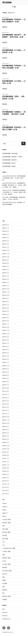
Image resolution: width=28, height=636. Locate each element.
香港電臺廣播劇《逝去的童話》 (10, 153)
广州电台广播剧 (6, 551)
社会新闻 (4, 583)
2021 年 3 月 (5, 407)
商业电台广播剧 (6, 532)
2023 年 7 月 (5, 343)
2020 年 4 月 (5, 436)
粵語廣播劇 (7, 2)
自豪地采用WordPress (7, 632)
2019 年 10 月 (5, 449)
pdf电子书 (4, 513)
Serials (4, 516)
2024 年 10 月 (5, 295)
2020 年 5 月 (5, 433)
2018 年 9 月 (5, 468)
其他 (3, 526)
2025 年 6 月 (5, 269)
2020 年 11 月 (5, 420)
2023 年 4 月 (5, 353)
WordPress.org (6, 619)
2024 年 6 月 (5, 308)
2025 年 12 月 (5, 250)
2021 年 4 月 (5, 404)
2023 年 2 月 (5, 359)
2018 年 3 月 (5, 477)
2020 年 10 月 (5, 423)
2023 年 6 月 (5, 346)
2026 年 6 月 (5, 231)
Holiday (4, 510)
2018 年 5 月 (5, 474)
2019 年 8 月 (5, 455)
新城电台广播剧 (6, 558)
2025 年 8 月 (5, 263)
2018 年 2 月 (5, 481)
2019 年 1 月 (5, 461)
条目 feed (4, 612)
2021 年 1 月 (5, 413)
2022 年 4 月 (5, 378)
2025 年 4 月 (5, 276)
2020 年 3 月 (5, 439)
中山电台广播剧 (6, 519)
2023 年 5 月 (5, 349)
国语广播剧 (5, 538)
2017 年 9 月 (5, 487)
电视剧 (4, 580)
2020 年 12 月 (5, 417)
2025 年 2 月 (5, 282)
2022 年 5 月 (5, 375)
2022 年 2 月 (5, 381)
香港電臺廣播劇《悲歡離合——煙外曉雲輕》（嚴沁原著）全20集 (14, 113)
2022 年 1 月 (5, 385)
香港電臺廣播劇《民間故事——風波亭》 (12, 156)
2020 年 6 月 (5, 429)
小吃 (3, 542)
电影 (3, 577)
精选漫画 (4, 590)
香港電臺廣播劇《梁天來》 (9, 163)
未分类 (4, 561)
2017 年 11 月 (5, 484)
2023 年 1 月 (5, 362)
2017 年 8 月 (5, 490)
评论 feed (4, 615)
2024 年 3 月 (5, 317)
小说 (3, 545)
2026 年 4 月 (5, 237)
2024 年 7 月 (5, 305)
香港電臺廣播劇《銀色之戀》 (10, 160)
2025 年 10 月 (5, 257)
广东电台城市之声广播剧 (8, 548)
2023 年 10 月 (5, 333)
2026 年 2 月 (5, 244)
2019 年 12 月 (5, 445)
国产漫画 (4, 535)
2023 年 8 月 (5, 340)
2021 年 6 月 (5, 397)
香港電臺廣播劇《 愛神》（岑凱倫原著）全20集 (13, 97)
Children (4, 503)
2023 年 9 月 (5, 337)
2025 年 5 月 (5, 273)
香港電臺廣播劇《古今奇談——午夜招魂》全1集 (14, 51)
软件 (3, 593)
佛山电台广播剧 (6, 522)
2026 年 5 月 (5, 234)
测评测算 (4, 567)
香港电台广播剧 (6, 596)
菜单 (15, 7)
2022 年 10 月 (5, 365)
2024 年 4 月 (5, 314)
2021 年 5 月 (5, 401)
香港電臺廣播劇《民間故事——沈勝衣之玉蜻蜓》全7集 (14, 128)
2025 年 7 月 (5, 266)
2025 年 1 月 (5, 285)
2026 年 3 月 (5, 241)
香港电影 (4, 599)
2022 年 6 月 (5, 372)
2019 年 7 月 (5, 458)
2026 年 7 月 (5, 228)
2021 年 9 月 (5, 388)
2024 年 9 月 (5, 298)
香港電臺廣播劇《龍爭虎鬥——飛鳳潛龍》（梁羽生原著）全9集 (14, 36)
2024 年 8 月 (5, 301)
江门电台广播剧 (6, 564)
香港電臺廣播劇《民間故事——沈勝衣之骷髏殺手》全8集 (14, 20)
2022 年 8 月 (5, 369)
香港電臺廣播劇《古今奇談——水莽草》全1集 (14, 82)
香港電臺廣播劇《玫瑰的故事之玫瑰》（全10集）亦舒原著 (13, 178)
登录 (3, 609)
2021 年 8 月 (5, 391)
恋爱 (3, 554)
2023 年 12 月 (5, 327)
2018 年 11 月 (5, 465)
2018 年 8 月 (5, 471)
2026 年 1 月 (5, 247)
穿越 (3, 586)
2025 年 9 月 (5, 260)
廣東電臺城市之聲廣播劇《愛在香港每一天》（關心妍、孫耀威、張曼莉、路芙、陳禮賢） (14, 185)
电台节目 (4, 574)
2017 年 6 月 (5, 493)
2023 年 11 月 (5, 330)
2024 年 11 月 (5, 292)
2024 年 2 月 (5, 321)
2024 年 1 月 (5, 324)
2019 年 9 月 (5, 452)
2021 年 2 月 (5, 410)
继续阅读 (4, 27)
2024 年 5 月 (5, 311)
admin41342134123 (7, 176)
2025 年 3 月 (5, 279)
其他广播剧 (5, 529)
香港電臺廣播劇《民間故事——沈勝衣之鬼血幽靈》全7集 (14, 66)
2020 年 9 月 (5, 426)
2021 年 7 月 (5, 394)
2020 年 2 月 (5, 442)
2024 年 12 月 (5, 289)
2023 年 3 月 (5, 356)
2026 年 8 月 (5, 225)
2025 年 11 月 (5, 253)
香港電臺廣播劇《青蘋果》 (9, 166)
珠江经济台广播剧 (7, 570)
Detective (4, 506)
